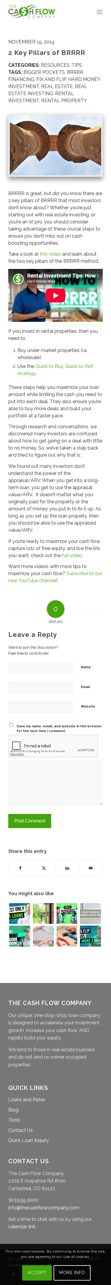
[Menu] (99, 12)
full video (72, 555)
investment (23, 86)
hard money (84, 79)
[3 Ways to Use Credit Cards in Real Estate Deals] (43, 936)
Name (87, 667)
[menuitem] (99, 12)
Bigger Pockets (44, 72)
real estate (57, 86)
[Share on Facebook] (20, 868)
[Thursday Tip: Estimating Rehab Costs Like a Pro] (67, 936)
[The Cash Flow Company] (46, 12)
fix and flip (51, 79)
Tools (14, 1120)
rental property (64, 100)
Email (86, 686)
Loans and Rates (26, 1099)
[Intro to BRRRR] (43, 913)
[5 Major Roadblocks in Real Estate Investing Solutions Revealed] (67, 913)
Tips (77, 65)
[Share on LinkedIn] (67, 868)
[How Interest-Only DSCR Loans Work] (19, 913)
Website (88, 706)
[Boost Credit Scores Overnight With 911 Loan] (19, 936)
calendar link (22, 1226)
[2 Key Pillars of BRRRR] (55, 145)
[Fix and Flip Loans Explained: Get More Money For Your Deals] (90, 936)
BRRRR (75, 72)
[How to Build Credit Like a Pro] (90, 913)
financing (21, 79)
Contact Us (20, 1130)
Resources (55, 65)
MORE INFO (72, 1272)
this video (50, 254)
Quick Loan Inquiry (28, 1140)
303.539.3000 (23, 1200)
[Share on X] (43, 868)
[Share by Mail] (90, 868)
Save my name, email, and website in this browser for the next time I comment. (59, 728)
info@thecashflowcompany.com (43, 1208)
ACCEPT (37, 1272)
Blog (13, 1110)
